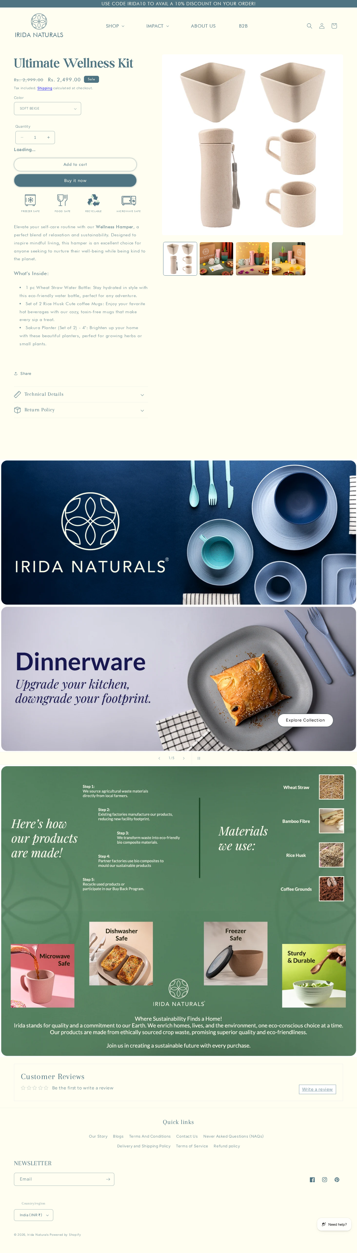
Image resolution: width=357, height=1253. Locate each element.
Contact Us (187, 1136)
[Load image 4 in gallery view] (288, 259)
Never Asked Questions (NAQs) (233, 1136)
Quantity (22, 126)
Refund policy (227, 1146)
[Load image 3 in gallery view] (252, 259)
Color (18, 98)
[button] (115, 26)
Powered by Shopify (65, 1235)
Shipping (44, 88)
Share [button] (26, 373)
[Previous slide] (159, 758)
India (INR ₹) (31, 1215)
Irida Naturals (38, 1235)
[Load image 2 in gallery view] (216, 259)
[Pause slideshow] (198, 758)
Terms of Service (192, 1146)
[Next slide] (184, 758)
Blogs (118, 1136)
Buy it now (75, 180)
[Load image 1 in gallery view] (180, 259)
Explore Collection (305, 720)
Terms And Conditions (150, 1136)
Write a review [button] (317, 1089)
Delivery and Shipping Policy (144, 1146)
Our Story (98, 1136)
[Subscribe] (108, 1179)
